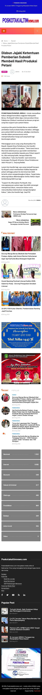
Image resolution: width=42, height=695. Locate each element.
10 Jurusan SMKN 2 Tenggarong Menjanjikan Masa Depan (21, 5)
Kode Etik (4, 576)
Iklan (2, 591)
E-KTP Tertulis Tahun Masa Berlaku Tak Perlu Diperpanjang (25, 619)
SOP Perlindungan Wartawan (13, 583)
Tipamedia (37, 691)
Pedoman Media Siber (8, 586)
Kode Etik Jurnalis (9, 579)
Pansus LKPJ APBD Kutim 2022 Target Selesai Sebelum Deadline (25, 629)
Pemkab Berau (16, 407)
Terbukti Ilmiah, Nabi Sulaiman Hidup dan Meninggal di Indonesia (24, 610)
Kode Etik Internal (9, 581)
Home (6, 41)
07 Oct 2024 (26, 71)
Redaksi (3, 574)
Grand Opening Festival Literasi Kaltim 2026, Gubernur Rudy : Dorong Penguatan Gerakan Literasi (18, 283)
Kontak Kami (5, 588)
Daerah (13, 41)
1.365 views (6, 76)
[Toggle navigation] (3, 31)
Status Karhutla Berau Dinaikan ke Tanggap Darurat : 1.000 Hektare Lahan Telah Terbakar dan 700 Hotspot (25, 438)
